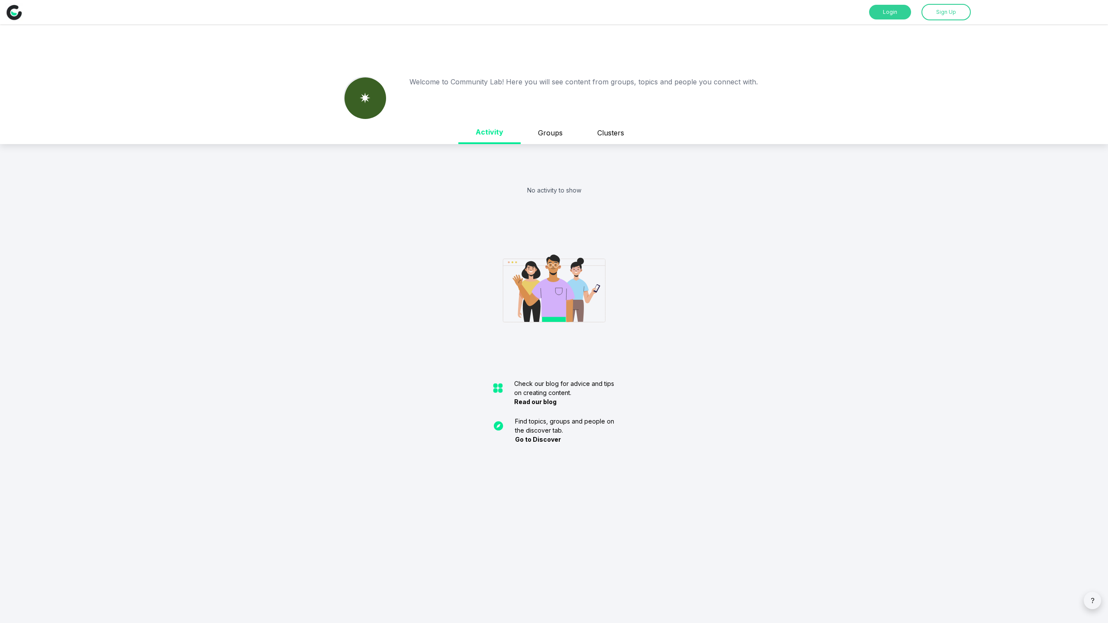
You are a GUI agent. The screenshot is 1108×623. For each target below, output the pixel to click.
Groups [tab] (550, 132)
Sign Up (946, 12)
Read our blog (535, 401)
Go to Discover (538, 439)
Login (890, 12)
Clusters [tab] (610, 132)
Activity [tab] (489, 132)
